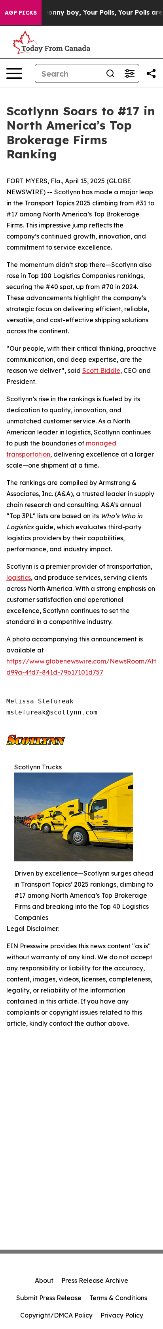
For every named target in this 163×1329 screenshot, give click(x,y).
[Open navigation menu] (14, 73)
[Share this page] (151, 73)
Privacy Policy (121, 1315)
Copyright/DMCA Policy (56, 1315)
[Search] (110, 73)
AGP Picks (21, 12)
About (44, 1280)
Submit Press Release (49, 1298)
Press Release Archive (94, 1280)
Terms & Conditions (118, 1298)
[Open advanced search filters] (129, 73)
